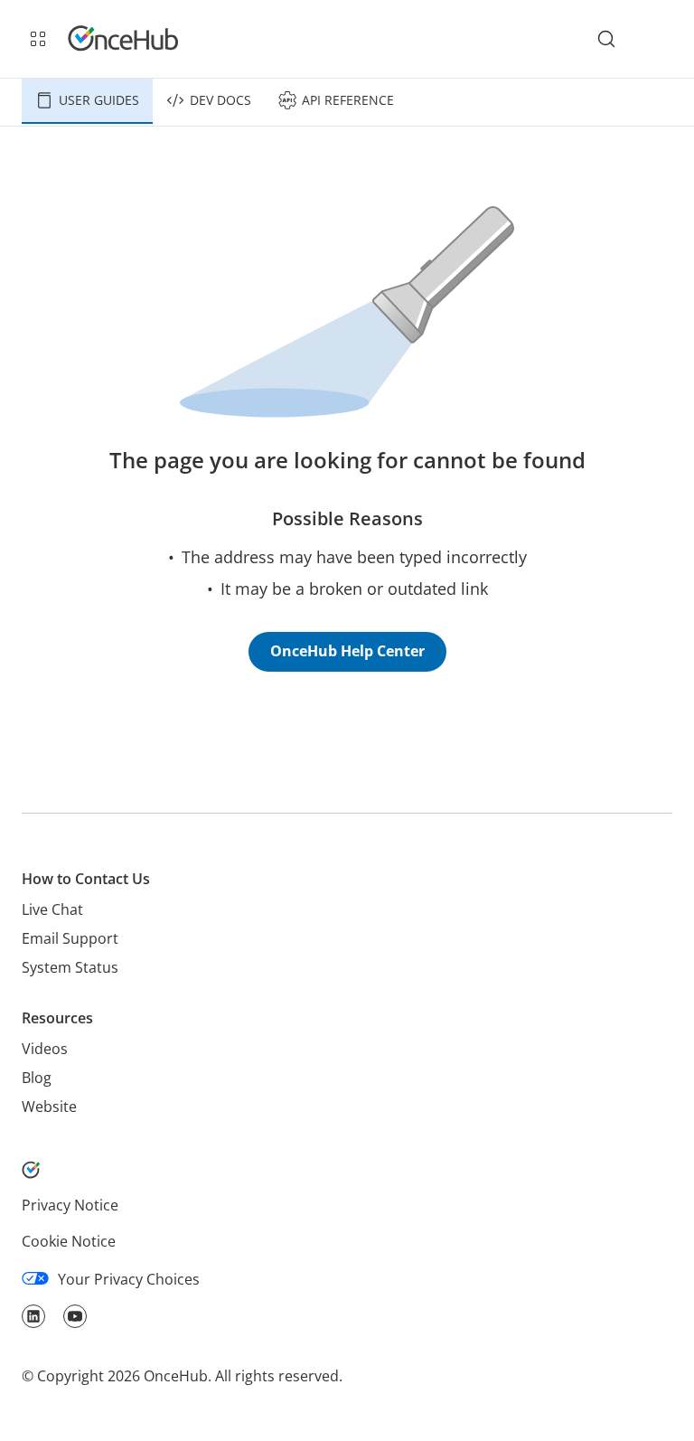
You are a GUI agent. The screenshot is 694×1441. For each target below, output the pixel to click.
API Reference (348, 99)
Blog (37, 1078)
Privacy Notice (70, 1205)
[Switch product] (38, 39)
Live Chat (52, 909)
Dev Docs (220, 99)
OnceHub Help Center (347, 651)
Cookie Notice (69, 1241)
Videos (45, 1049)
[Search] (606, 39)
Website (49, 1106)
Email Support (70, 938)
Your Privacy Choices (129, 1279)
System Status (70, 967)
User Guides (99, 99)
